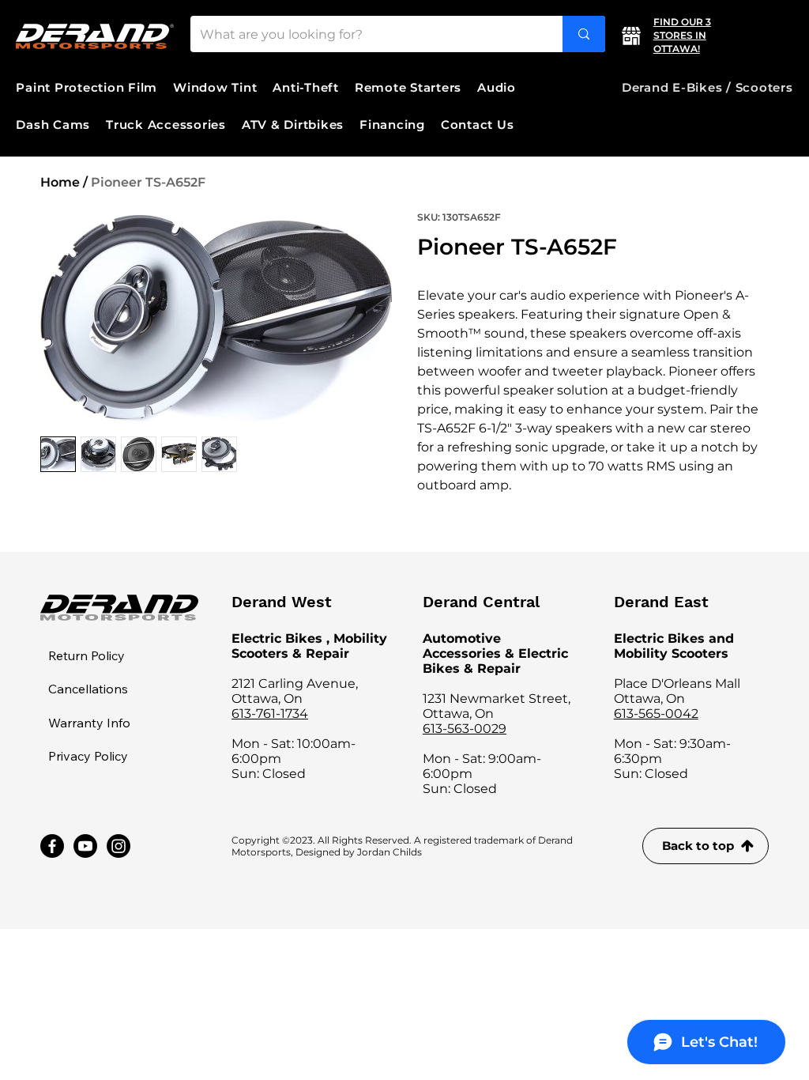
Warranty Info (89, 723)
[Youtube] (85, 846)
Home (60, 182)
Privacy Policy (88, 756)
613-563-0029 (464, 728)
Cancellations (88, 689)
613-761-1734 (269, 713)
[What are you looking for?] (584, 34)
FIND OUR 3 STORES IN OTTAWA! (682, 35)
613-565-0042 (656, 713)
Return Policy (86, 655)
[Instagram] (118, 846)
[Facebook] (52, 846)
